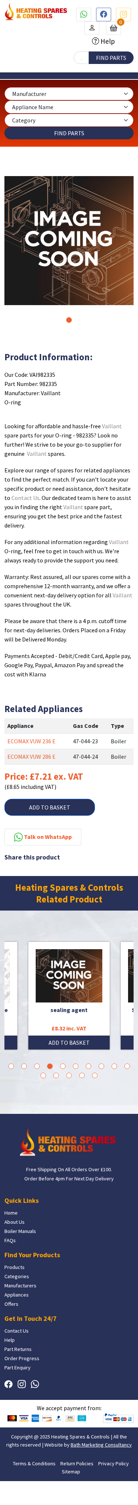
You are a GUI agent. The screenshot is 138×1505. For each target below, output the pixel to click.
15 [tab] (95, 1075)
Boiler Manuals (20, 1231)
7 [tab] (88, 1066)
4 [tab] (50, 1066)
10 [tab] (127, 1066)
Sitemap (71, 1471)
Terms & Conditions (34, 1463)
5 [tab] (63, 1066)
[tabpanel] (69, 240)
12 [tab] (56, 1075)
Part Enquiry (17, 1367)
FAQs (10, 1240)
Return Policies (76, 1463)
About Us (14, 1222)
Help (107, 41)
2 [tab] (24, 1066)
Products (14, 1267)
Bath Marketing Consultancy (101, 1444)
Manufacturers (20, 1285)
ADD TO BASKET (49, 807)
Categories (16, 1276)
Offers (11, 1304)
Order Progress (21, 1358)
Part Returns (18, 1349)
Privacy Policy (113, 1463)
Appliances (16, 1294)
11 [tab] (43, 1075)
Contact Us (25, 497)
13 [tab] (69, 1075)
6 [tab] (75, 1066)
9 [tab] (114, 1066)
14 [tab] (82, 1075)
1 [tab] (69, 320)
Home (11, 1212)
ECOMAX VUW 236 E (31, 741)
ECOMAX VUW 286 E (31, 756)
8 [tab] (101, 1066)
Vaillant (112, 426)
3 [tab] (37, 1066)
